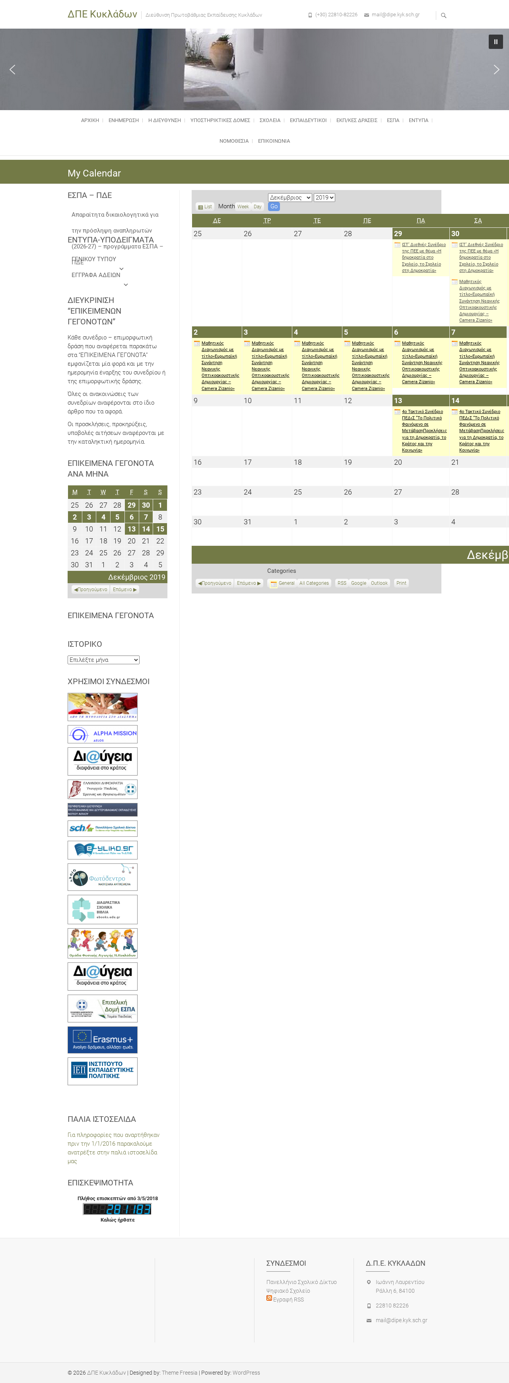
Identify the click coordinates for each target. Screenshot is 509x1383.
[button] (12, 69)
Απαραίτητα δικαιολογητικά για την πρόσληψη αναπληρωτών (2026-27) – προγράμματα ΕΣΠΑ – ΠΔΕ (117, 217)
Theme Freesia (180, 1372)
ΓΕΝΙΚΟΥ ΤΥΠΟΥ (94, 259)
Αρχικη (90, 120)
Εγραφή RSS (288, 1299)
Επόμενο (246, 583)
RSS (342, 583)
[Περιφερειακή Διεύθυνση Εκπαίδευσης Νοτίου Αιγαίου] (103, 807)
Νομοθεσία (234, 141)
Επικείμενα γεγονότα (111, 615)
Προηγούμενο (216, 583)
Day (258, 206)
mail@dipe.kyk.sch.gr (396, 14)
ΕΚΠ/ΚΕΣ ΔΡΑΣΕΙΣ (356, 120)
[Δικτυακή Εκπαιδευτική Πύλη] (103, 845)
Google (358, 584)
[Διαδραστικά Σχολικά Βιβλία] (103, 899)
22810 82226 (392, 1305)
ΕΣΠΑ (393, 120)
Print (402, 584)
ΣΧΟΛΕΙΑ (270, 120)
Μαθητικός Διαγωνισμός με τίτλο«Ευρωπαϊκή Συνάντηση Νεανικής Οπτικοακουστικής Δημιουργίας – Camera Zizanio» (479, 301)
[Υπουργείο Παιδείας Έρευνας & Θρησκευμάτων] (103, 784)
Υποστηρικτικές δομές (220, 120)
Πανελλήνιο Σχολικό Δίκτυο (301, 1282)
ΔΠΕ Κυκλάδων (102, 14)
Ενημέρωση (124, 120)
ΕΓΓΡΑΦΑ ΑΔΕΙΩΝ (96, 275)
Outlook (379, 584)
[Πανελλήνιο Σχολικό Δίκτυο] (103, 824)
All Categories (314, 583)
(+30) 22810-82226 (336, 14)
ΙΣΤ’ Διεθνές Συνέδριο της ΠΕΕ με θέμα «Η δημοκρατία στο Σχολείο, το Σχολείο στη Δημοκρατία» (424, 257)
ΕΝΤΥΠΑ (418, 120)
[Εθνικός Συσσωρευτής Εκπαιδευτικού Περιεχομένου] (103, 867)
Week (243, 206)
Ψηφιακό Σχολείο (288, 1291)
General (287, 583)
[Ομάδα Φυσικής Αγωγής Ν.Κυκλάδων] (103, 932)
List (208, 207)
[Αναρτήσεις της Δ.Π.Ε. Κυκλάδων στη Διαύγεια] (103, 751)
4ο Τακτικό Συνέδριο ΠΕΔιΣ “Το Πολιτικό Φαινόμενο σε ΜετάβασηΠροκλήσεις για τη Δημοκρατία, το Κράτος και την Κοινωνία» (424, 431)
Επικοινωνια (274, 141)
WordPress (246, 1372)
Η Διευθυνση (164, 120)
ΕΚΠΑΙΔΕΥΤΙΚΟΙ (308, 120)
